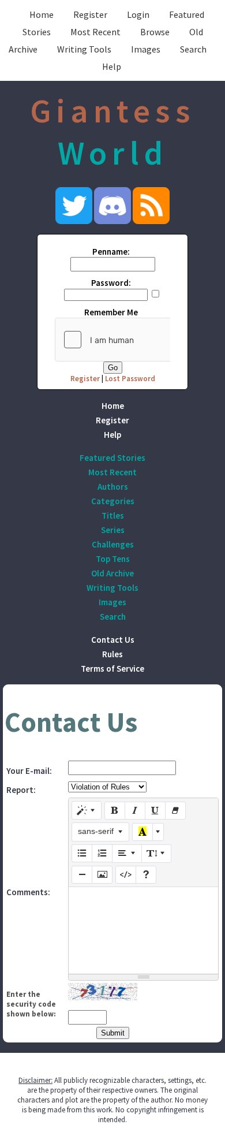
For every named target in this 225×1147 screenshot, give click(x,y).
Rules (112, 654)
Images (145, 49)
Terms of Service (112, 668)
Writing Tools (84, 49)
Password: (111, 282)
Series (113, 529)
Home (41, 14)
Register (90, 14)
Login (138, 14)
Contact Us (112, 639)
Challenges (113, 544)
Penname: (111, 251)
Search (193, 49)
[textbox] (143, 930)
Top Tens (113, 558)
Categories (112, 501)
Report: (21, 789)
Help (111, 66)
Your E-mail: (29, 770)
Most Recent (95, 32)
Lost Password (130, 378)
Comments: (28, 892)
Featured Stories (112, 457)
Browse (155, 32)
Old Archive (112, 573)
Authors (112, 486)
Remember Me (111, 312)
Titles (113, 515)
